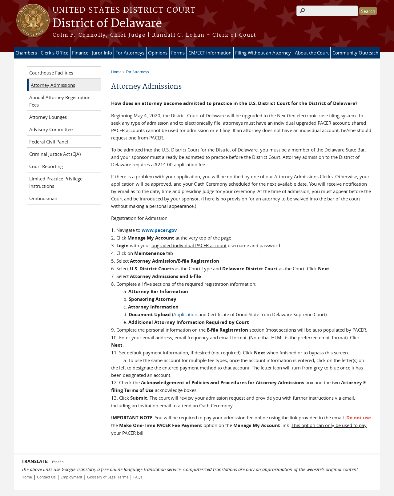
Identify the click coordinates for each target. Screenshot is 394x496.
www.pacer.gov (159, 230)
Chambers (26, 53)
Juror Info (102, 53)
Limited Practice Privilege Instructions (55, 182)
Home (116, 71)
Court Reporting (46, 166)
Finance (80, 53)
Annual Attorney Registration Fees (59, 101)
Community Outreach (355, 53)
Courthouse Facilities (51, 73)
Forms (178, 53)
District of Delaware (107, 24)
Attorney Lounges (48, 117)
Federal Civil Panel (48, 142)
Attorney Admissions (53, 85)
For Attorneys (129, 53)
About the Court (312, 53)
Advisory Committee (51, 129)
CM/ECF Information (209, 53)
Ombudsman (43, 198)
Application (185, 314)
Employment (71, 476)
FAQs (137, 476)
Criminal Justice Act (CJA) (55, 154)
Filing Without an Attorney (263, 53)
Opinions (157, 53)
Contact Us (46, 476)
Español (58, 461)
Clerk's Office (54, 53)
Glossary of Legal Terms (107, 476)
